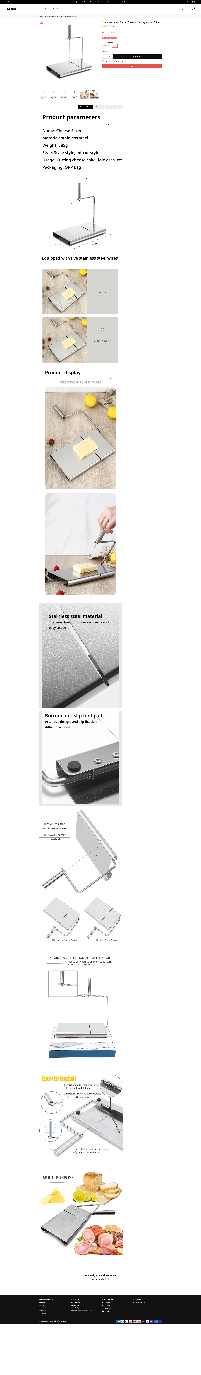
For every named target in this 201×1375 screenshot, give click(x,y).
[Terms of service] (121, 61)
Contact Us (42, 1311)
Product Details (85, 107)
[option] (69, 51)
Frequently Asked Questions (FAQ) (81, 1311)
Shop (47, 9)
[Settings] (185, 8)
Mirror (114, 46)
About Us (42, 1305)
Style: (107, 42)
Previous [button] (41, 55)
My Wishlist (42, 1313)
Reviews (99, 107)
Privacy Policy (75, 1305)
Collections (56, 9)
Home (39, 9)
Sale (41, 22)
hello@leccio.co (12, 2)
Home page (42, 1303)
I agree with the (115, 61)
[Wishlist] (189, 8)
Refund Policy (75, 1308)
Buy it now (132, 66)
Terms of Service (76, 1303)
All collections (43, 1308)
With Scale (106, 46)
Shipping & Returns (114, 107)
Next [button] (97, 55)
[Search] (182, 8)
